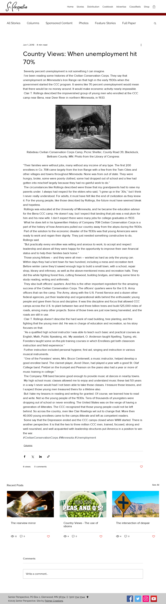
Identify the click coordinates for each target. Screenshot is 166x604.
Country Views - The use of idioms (81, 524)
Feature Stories (105, 23)
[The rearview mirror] (30, 504)
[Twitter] (138, 599)
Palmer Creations (54, 600)
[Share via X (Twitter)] (32, 456)
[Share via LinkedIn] (40, 456)
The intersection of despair (133, 523)
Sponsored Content (59, 23)
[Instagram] (146, 599)
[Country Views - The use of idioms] (83, 504)
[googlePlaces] (87, 597)
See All (155, 484)
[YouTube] (154, 599)
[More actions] (141, 45)
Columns (33, 23)
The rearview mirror (23, 523)
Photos (84, 23)
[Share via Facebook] (24, 456)
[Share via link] (48, 456)
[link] (154, 6)
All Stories (13, 23)
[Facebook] (130, 599)
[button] (155, 23)
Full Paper (129, 23)
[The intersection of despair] (135, 504)
